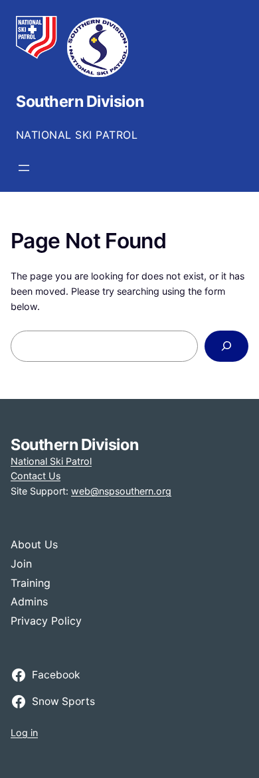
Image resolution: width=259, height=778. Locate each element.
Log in (24, 732)
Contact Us (35, 475)
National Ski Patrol (51, 461)
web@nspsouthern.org (121, 491)
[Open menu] (24, 168)
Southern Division (79, 101)
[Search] (226, 346)
